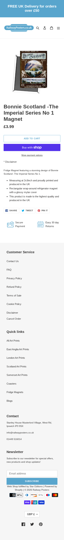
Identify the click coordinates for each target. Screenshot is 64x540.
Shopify (18, 490)
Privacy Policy (14, 278)
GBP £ (31, 514)
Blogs (10, 400)
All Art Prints (13, 340)
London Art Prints (16, 357)
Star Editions (36, 486)
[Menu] (58, 27)
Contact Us (13, 261)
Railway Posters (41, 490)
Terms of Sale (14, 295)
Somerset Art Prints (17, 375)
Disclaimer (11, 161)
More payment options (32, 155)
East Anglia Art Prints (18, 349)
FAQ (9, 269)
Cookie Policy (14, 304)
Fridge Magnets (15, 392)
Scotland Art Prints (16, 366)
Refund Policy (14, 286)
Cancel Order (14, 318)
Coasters (11, 383)
